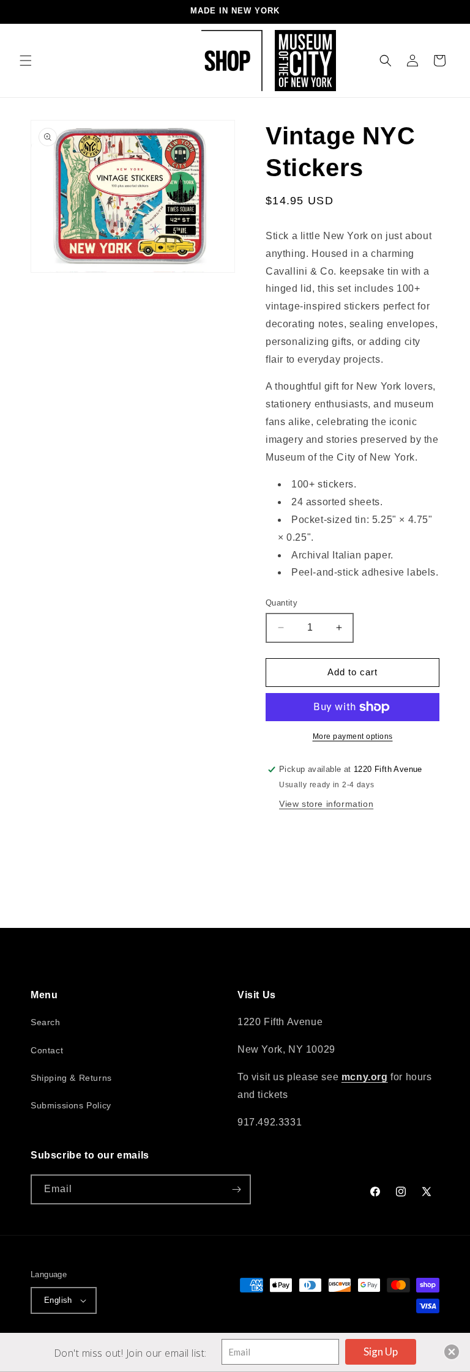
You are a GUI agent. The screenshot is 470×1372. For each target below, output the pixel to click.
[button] (25, 60)
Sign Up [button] (381, 1351)
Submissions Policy (71, 1105)
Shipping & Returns (71, 1078)
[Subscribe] (236, 1189)
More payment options (353, 736)
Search (46, 1022)
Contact (47, 1050)
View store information (326, 804)
